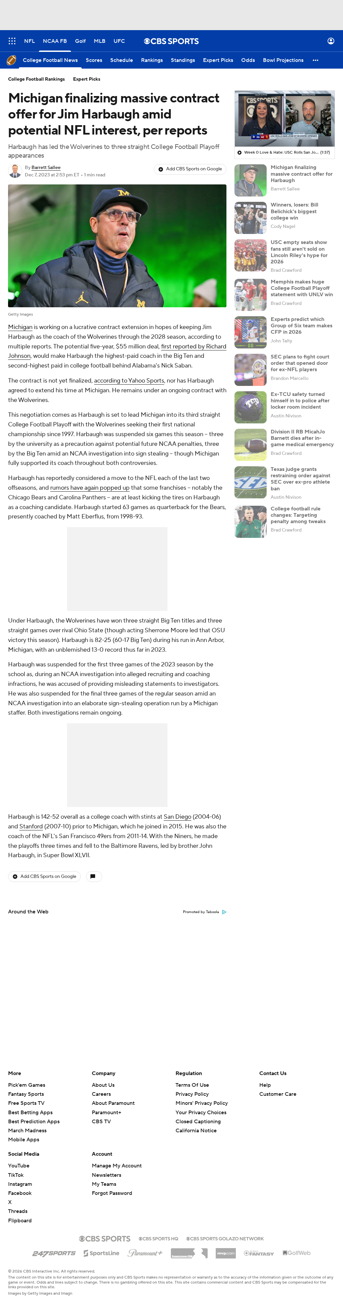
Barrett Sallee (46, 168)
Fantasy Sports (26, 1094)
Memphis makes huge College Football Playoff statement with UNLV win (302, 288)
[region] (285, 119)
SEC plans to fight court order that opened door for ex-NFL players (300, 363)
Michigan (20, 327)
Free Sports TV (26, 1103)
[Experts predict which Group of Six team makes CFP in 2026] (250, 332)
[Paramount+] (145, 1251)
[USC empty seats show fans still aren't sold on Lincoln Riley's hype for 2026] (250, 255)
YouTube (18, 1165)
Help (265, 1085)
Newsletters (106, 1175)
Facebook (19, 1193)
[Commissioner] (189, 1250)
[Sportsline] (102, 1252)
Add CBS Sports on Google (194, 169)
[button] (12, 41)
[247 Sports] (54, 1252)
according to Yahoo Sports (129, 381)
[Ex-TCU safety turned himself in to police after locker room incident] (250, 407)
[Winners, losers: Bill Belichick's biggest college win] (250, 218)
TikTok (15, 1175)
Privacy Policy (192, 1094)
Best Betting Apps (30, 1112)
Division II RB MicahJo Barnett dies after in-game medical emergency (302, 438)
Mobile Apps (23, 1139)
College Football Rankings (36, 79)
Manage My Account (117, 1165)
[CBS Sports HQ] (158, 1238)
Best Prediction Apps (34, 1121)
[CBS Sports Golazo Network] (225, 1238)
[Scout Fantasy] (259, 1252)
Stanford (31, 826)
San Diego (177, 817)
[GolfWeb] (297, 1253)
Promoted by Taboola (201, 912)
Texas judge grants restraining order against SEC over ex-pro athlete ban (300, 479)
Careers (101, 1094)
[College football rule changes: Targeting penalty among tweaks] (250, 522)
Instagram (20, 1184)
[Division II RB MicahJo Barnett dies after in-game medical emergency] (250, 445)
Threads (17, 1211)
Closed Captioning (198, 1115)
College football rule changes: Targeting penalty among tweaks (298, 515)
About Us (103, 1085)
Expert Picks (86, 79)
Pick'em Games (26, 1085)
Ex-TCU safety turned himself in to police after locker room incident (300, 400)
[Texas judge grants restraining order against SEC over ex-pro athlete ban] (250, 482)
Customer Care (277, 1094)
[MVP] (226, 1250)
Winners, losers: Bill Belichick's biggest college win (294, 211)
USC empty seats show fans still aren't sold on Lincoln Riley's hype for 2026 (299, 252)
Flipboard (20, 1220)
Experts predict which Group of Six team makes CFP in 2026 (301, 325)
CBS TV (101, 1121)
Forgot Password (112, 1193)
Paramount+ (106, 1112)
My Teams (104, 1184)
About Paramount (113, 1103)
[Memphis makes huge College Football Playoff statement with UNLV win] (250, 295)
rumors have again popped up (90, 488)
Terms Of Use (192, 1085)
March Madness (27, 1130)
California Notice (196, 1124)
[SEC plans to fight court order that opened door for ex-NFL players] (250, 370)
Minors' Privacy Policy (202, 1103)
